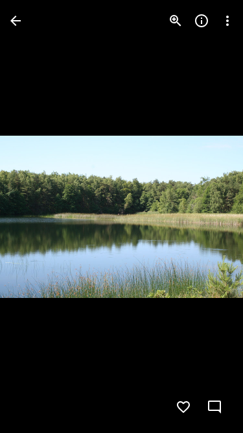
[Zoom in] (176, 21)
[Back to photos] (15, 20)
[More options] (227, 21)
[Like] (183, 407)
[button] (36, 217)
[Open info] (201, 21)
